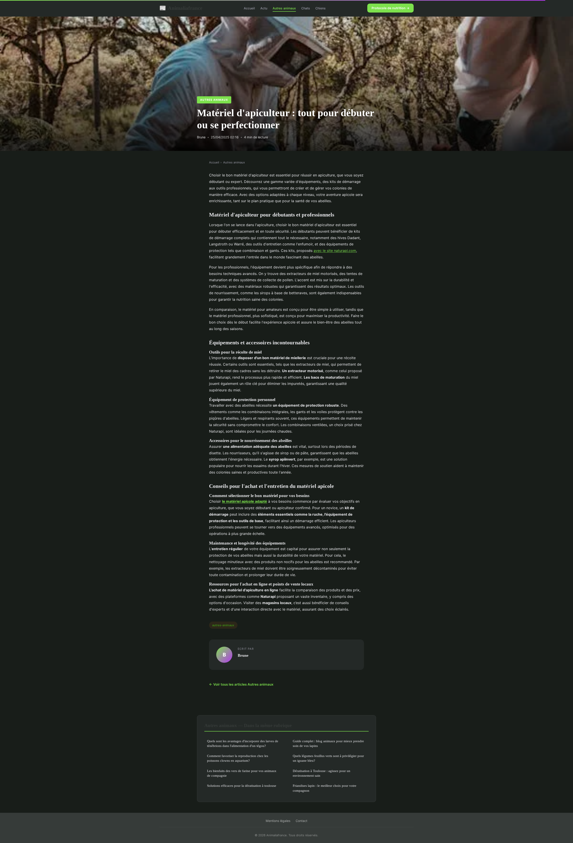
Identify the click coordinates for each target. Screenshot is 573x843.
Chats (305, 8)
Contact (301, 821)
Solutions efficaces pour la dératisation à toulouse (241, 785)
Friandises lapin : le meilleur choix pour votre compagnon (324, 788)
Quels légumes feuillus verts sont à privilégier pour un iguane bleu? (328, 758)
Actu (263, 8)
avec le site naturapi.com (335, 250)
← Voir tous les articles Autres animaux (241, 684)
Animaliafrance (180, 8)
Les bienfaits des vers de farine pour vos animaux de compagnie (241, 773)
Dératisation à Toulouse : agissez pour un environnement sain (321, 773)
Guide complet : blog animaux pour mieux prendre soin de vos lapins (328, 743)
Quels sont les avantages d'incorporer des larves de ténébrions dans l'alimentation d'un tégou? (242, 743)
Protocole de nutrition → (390, 8)
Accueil (249, 8)
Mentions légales (278, 821)
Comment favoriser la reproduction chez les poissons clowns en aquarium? (237, 758)
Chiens (320, 8)
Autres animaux (284, 8)
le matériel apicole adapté (244, 501)
